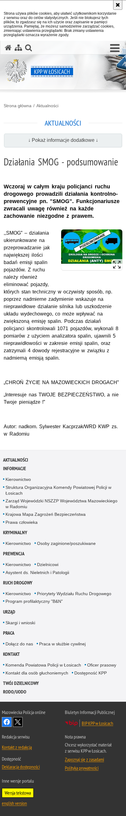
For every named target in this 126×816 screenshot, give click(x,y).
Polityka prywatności (81, 768)
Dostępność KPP (90, 673)
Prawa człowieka (22, 522)
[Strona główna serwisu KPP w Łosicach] (8, 47)
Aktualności (47, 105)
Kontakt (11, 654)
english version (14, 803)
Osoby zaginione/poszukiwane (66, 543)
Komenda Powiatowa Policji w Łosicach (43, 665)
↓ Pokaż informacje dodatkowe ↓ (63, 140)
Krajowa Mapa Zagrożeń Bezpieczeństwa (46, 514)
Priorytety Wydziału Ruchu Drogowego (74, 593)
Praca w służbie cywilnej (62, 643)
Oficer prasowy (101, 665)
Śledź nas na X (18, 722)
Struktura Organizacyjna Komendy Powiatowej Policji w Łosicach (58, 490)
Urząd (9, 612)
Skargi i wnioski (20, 622)
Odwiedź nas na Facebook (7, 722)
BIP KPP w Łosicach (97, 723)
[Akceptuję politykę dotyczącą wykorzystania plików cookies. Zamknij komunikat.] (117, 5)
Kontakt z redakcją (17, 747)
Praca (8, 633)
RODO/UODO (14, 692)
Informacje (14, 468)
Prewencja (13, 553)
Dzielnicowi (47, 564)
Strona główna (17, 105)
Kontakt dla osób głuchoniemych (37, 673)
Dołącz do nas (19, 643)
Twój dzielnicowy (21, 683)
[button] (115, 48)
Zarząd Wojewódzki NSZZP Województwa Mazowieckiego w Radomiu (61, 503)
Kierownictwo (18, 479)
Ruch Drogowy (17, 583)
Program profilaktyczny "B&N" (34, 601)
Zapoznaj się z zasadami (84, 759)
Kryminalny (15, 532)
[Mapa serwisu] (18, 47)
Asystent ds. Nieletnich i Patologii (37, 572)
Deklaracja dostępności (21, 767)
